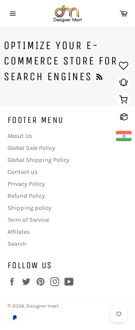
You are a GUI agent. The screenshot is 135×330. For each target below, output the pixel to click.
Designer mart (42, 306)
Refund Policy (26, 195)
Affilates (19, 231)
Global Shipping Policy (38, 159)
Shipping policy (29, 207)
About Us (20, 135)
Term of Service (28, 219)
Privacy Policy (26, 183)
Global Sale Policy (31, 147)
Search (17, 243)
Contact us (23, 171)
